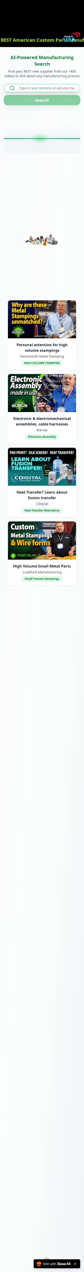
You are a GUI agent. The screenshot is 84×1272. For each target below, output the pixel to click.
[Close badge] (75, 1264)
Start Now (42, 213)
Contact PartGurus (43, 1240)
